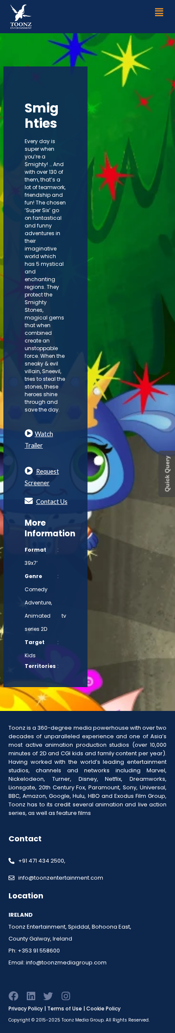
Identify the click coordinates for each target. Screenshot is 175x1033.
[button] (159, 12)
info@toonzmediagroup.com (66, 962)
